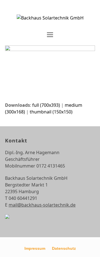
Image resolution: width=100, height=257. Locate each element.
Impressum (34, 248)
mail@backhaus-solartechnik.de (42, 205)
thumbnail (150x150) (51, 112)
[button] (50, 34)
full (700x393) (46, 105)
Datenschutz (64, 248)
